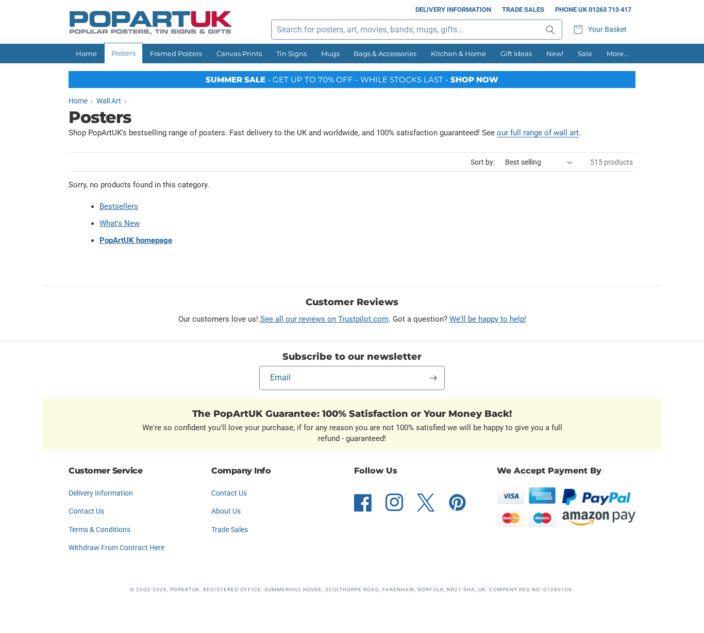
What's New (119, 223)
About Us (226, 511)
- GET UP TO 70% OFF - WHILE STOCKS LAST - (352, 79)
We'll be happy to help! (487, 319)
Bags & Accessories (385, 53)
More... (617, 53)
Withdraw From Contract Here (116, 547)
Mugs (330, 53)
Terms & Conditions (99, 529)
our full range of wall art (538, 132)
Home (86, 53)
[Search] (550, 29)
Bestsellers (118, 206)
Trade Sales (523, 9)
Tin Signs (291, 53)
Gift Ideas (516, 53)
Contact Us (86, 511)
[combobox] (417, 29)
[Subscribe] (433, 378)
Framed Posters (176, 53)
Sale (585, 53)
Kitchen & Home (458, 53)
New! (554, 53)
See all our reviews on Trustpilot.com (324, 319)
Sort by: (483, 162)
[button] (601, 30)
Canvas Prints (239, 53)
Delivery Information (453, 9)
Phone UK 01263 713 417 (593, 9)
